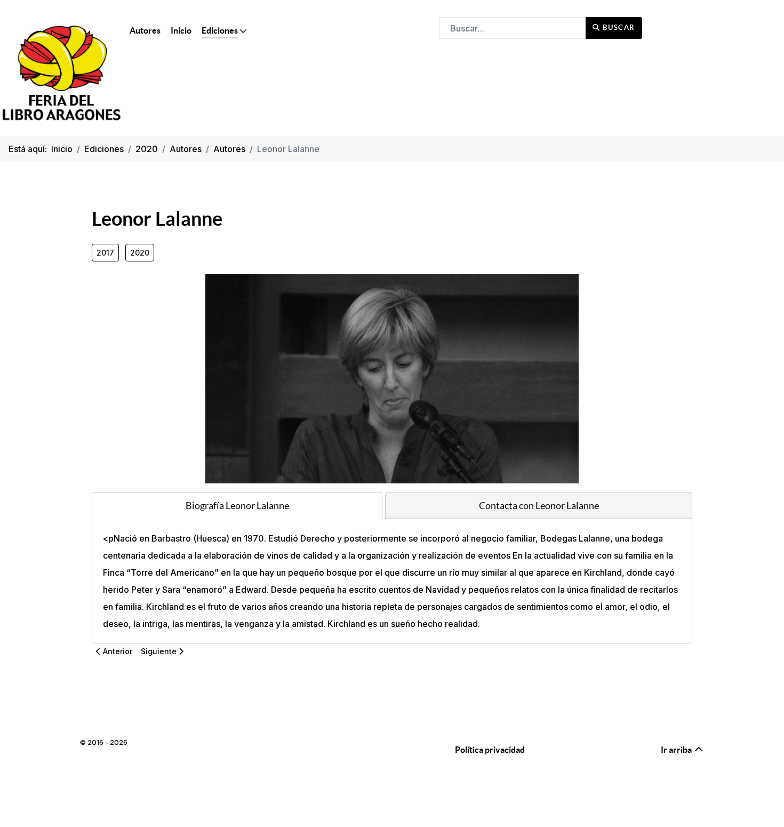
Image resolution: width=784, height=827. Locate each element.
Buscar (618, 27)
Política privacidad (490, 749)
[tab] (237, 505)
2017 (105, 252)
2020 (139, 252)
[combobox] (512, 28)
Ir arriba (677, 749)
